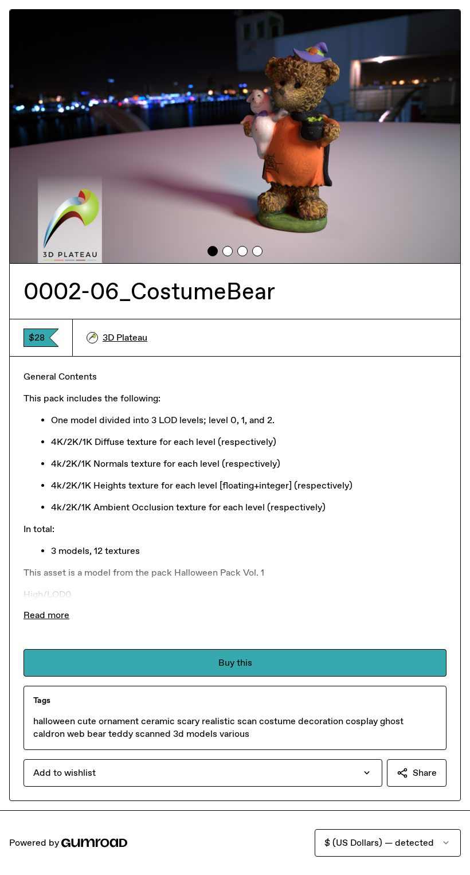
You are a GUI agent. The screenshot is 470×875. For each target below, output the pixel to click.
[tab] (212, 251)
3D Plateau (125, 337)
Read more (46, 615)
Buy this (235, 662)
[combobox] (202, 773)
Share (425, 772)
